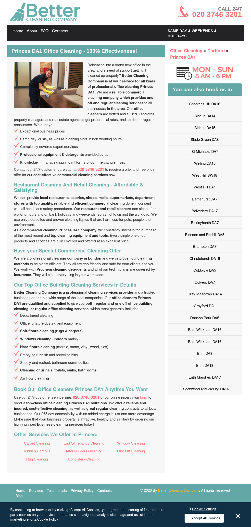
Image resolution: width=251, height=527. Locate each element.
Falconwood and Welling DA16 (205, 388)
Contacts (60, 30)
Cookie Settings (204, 509)
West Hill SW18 (204, 175)
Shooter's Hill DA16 (204, 103)
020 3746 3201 (90, 169)
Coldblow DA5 (204, 270)
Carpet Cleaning (37, 443)
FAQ (45, 30)
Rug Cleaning (37, 458)
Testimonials (57, 490)
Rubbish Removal (37, 450)
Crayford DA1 (205, 305)
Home (18, 30)
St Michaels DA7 (204, 151)
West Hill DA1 (205, 186)
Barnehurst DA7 (204, 198)
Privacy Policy (82, 490)
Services (36, 490)
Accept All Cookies (205, 517)
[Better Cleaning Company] (44, 19)
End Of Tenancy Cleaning (83, 443)
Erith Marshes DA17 (204, 377)
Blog (19, 495)
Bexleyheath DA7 (205, 222)
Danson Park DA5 (204, 317)
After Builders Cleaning (84, 450)
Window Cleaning (131, 443)
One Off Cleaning (131, 450)
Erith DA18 (204, 365)
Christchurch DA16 (204, 258)
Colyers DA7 (205, 282)
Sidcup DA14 (204, 115)
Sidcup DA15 (204, 127)
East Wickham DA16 (204, 329)
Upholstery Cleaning (84, 458)
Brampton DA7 (204, 246)
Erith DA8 (204, 353)
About (32, 30)
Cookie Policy (47, 519)
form (143, 397)
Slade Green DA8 (205, 139)
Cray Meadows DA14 (205, 293)
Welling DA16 (204, 163)
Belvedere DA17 (205, 210)
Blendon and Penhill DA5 (204, 234)
